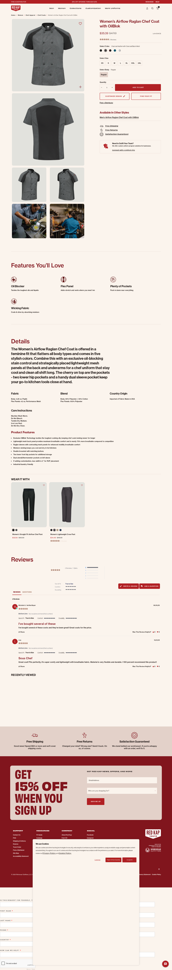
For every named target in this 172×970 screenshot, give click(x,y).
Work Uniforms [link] (112, 8)
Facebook (90, 835)
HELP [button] (157, 2)
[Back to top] (159, 867)
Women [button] (62, 8)
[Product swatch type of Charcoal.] (54, 530)
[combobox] (122, 791)
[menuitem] (51, 8)
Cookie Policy (156, 874)
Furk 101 (64, 838)
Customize (97, 860)
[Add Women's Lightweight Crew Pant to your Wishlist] (82, 485)
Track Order (17, 847)
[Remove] (101, 87)
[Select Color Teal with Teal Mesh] (116, 50)
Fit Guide (39, 835)
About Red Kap (67, 835)
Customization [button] (93, 8)
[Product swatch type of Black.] (13, 530)
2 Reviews (113, 40)
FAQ (14, 838)
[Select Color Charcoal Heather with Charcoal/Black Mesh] (106, 50)
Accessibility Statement (21, 856)
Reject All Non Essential (113, 860)
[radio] (92, 567)
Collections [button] (75, 8)
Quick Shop (29, 519)
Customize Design (113, 96)
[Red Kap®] (15, 8)
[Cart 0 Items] (157, 8)
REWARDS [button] (150, 2)
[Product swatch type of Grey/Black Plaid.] (16, 530)
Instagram (90, 838)
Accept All (129, 860)
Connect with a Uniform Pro (123, 150)
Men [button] (51, 8)
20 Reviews (63, 541)
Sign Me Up (96, 801)
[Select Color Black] (102, 50)
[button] (147, 8)
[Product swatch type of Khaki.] (57, 530)
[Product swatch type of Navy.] (60, 530)
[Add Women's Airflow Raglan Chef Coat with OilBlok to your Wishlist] (80, 23)
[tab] (129, 586)
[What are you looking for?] (152, 8)
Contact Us (16, 835)
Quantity (103, 82)
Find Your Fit (146, 96)
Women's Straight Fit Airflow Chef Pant (27, 534)
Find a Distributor (106, 103)
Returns (15, 844)
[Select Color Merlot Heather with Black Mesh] (111, 50)
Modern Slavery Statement (142, 874)
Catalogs (39, 838)
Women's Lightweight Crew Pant (62, 534)
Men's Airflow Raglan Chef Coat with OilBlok (119, 117)
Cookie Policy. (65, 853)
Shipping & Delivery (19, 841)
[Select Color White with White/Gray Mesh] (120, 50)
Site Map (16, 853)
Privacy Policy (49, 853)
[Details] (80, 87)
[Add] (112, 87)
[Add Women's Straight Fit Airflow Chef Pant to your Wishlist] (44, 485)
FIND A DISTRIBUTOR (18, 2)
